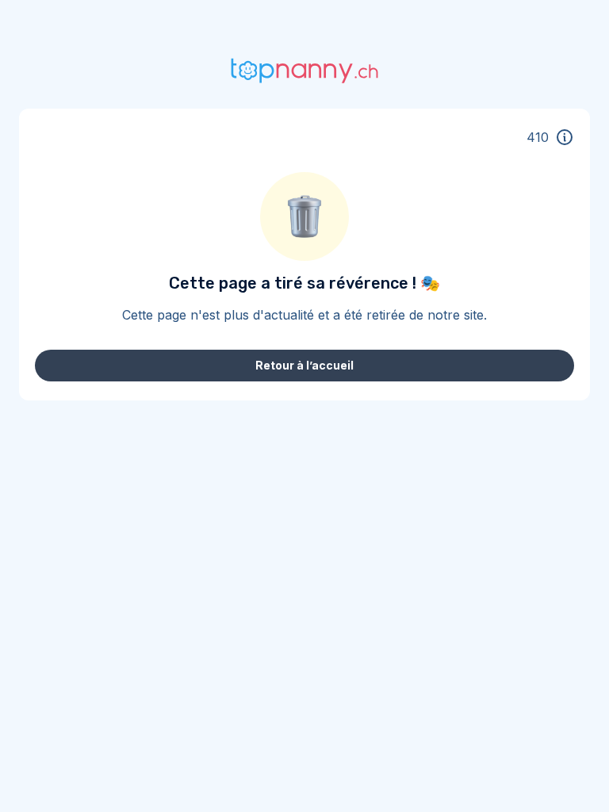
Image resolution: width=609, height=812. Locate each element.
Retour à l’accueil (304, 365)
